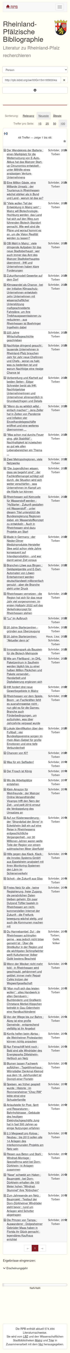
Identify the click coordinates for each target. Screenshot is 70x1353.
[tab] (11, 116)
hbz (40, 1344)
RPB (14, 6)
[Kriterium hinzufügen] (35, 90)
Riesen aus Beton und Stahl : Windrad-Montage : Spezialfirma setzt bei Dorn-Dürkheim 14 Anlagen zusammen (25, 1161)
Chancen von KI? (17, 753)
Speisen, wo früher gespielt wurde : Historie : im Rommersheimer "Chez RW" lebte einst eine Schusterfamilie (24, 1091)
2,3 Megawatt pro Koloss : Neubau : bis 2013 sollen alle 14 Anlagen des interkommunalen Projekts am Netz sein (25, 1141)
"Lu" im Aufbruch (17, 618)
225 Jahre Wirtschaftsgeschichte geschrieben (20, 336)
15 (39, 123)
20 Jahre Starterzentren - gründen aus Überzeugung (23, 629)
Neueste (43, 116)
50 (54, 123)
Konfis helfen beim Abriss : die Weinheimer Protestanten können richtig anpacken (25, 1037)
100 (62, 123)
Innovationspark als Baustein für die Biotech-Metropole (24, 651)
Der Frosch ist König (19, 771)
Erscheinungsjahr (17, 1268)
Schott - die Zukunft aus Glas (25, 878)
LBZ (25, 1336)
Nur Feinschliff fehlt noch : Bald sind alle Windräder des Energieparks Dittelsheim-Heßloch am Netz (24, 1052)
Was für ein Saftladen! (20, 762)
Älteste (57, 116)
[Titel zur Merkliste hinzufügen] (65, 150)
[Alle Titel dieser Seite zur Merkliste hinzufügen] (64, 141)
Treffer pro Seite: (23, 123)
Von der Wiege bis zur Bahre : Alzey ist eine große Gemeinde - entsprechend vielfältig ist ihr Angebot (25, 1022)
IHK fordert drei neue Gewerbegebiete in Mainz (22, 689)
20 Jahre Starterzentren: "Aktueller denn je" (22, 638)
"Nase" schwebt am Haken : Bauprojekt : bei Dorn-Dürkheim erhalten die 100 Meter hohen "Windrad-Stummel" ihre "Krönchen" (24, 1182)
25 (47, 123)
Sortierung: (11, 116)
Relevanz (28, 116)
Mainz (38, 1340)
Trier (51, 1340)
